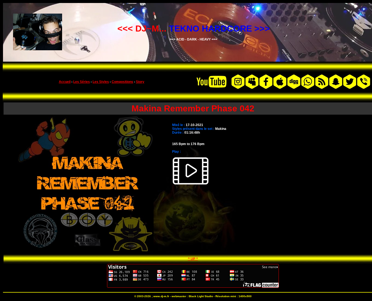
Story (140, 82)
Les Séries (81, 82)
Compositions (122, 82)
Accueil (65, 82)
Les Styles (101, 82)
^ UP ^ (193, 259)
